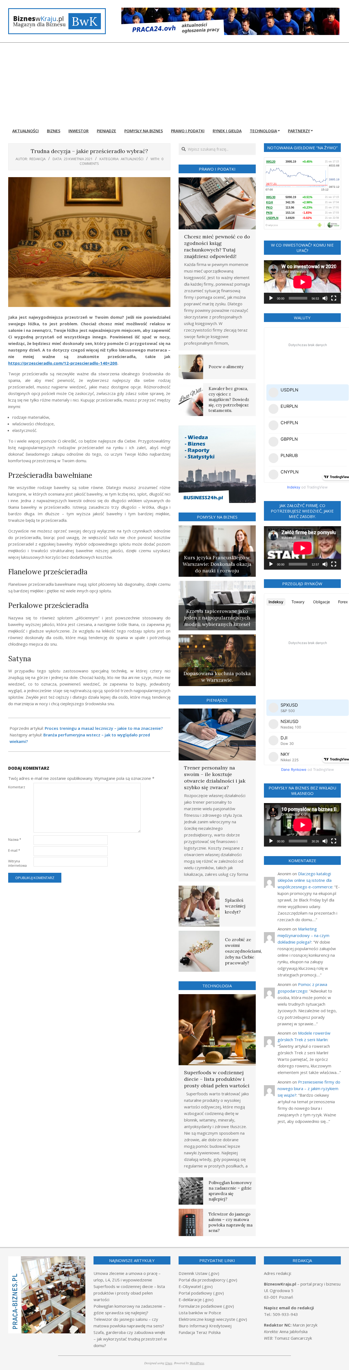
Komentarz (16, 787)
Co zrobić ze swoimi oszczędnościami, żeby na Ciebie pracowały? (243, 951)
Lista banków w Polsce (200, 1312)
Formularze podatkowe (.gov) (206, 1306)
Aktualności (132, 158)
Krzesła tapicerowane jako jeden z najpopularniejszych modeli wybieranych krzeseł (217, 617)
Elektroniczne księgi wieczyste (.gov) (213, 1319)
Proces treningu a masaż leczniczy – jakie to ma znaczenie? (104, 728)
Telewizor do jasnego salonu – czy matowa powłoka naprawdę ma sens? (230, 1222)
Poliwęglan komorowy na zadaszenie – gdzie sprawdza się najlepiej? (230, 1191)
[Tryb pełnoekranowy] (333, 298)
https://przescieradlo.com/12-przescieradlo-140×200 (62, 363)
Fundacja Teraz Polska (200, 1332)
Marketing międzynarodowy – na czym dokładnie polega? (303, 935)
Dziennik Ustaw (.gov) (199, 1273)
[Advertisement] (174, 83)
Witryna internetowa (17, 863)
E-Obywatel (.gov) (196, 1286)
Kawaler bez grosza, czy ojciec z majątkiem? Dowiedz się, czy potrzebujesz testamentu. (229, 399)
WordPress (197, 1363)
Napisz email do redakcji (289, 1307)
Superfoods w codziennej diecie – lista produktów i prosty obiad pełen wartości (216, 1079)
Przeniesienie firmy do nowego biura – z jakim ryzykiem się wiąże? (309, 1088)
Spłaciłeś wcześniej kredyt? (235, 906)
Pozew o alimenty (226, 366)
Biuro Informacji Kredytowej (205, 1325)
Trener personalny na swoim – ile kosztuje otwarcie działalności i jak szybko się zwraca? (214, 778)
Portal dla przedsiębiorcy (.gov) (208, 1280)
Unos (168, 1363)
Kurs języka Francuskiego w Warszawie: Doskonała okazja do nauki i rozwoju (217, 564)
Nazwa (14, 839)
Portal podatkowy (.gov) (201, 1293)
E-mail (14, 850)
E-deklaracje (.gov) (196, 1299)
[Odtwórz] (271, 298)
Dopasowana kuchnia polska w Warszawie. (217, 676)
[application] (302, 282)
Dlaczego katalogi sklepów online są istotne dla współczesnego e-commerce (305, 880)
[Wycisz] (325, 298)
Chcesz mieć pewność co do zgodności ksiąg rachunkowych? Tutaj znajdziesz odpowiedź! (217, 246)
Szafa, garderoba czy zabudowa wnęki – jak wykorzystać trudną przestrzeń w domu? (130, 1339)
